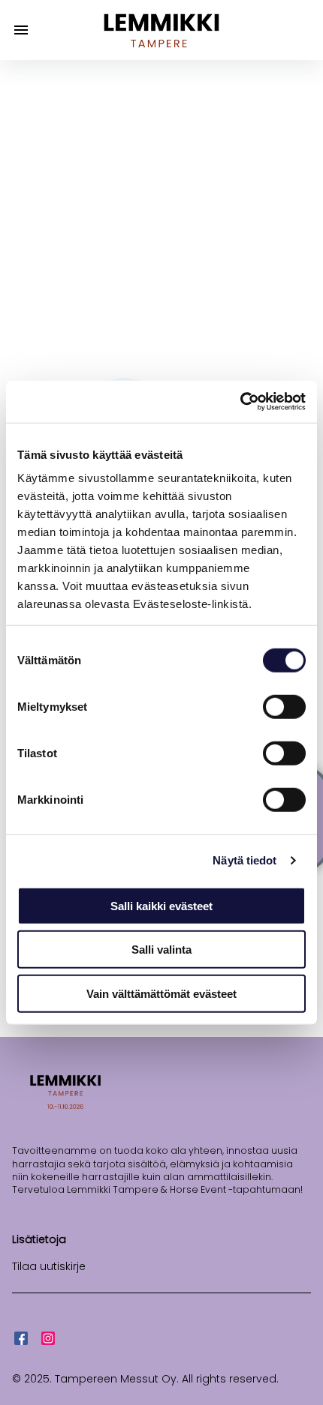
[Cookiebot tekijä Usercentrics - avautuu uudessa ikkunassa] (240, 402)
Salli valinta (161, 949)
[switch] (284, 706)
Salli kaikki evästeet (161, 905)
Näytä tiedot (244, 860)
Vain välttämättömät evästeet (161, 993)
